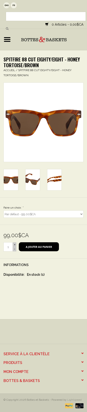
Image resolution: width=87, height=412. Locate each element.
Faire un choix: (13, 207)
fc (14, 5)
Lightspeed (74, 399)
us (6, 5)
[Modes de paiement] (68, 405)
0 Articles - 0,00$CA (67, 24)
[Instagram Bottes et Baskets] (48, 333)
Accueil (9, 70)
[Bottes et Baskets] (51, 39)
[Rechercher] (7, 29)
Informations (16, 265)
